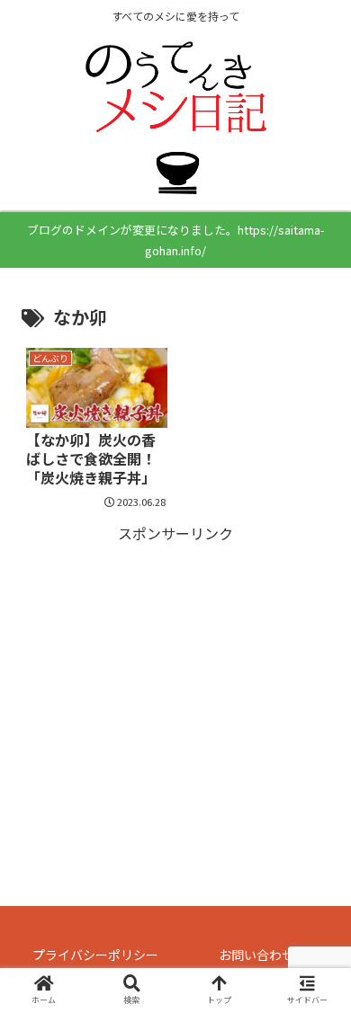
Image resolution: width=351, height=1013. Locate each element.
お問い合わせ (256, 955)
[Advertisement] (175, 672)
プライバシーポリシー (95, 955)
